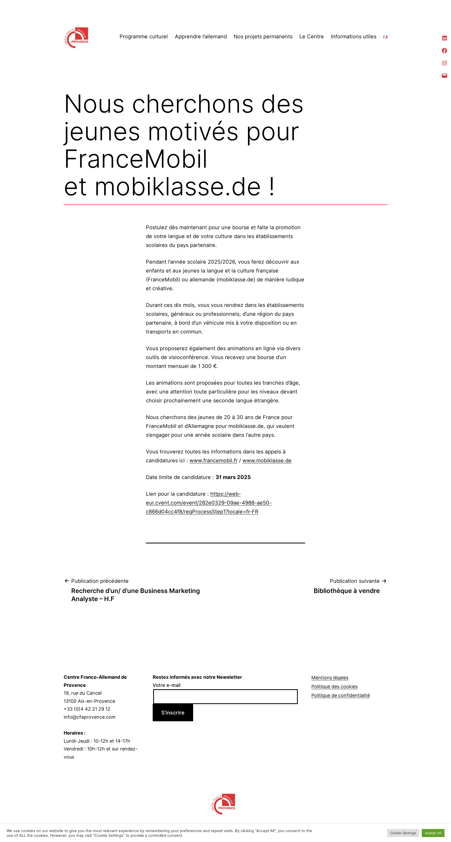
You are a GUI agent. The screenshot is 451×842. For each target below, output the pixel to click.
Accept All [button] (433, 833)
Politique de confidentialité (340, 695)
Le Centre (311, 36)
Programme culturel (144, 36)
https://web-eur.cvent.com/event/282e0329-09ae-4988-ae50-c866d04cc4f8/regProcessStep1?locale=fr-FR (209, 503)
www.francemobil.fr (213, 460)
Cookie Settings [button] (403, 833)
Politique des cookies (334, 686)
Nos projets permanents (263, 36)
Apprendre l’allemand (201, 36)
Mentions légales (329, 677)
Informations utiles (353, 36)
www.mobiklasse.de (267, 460)
